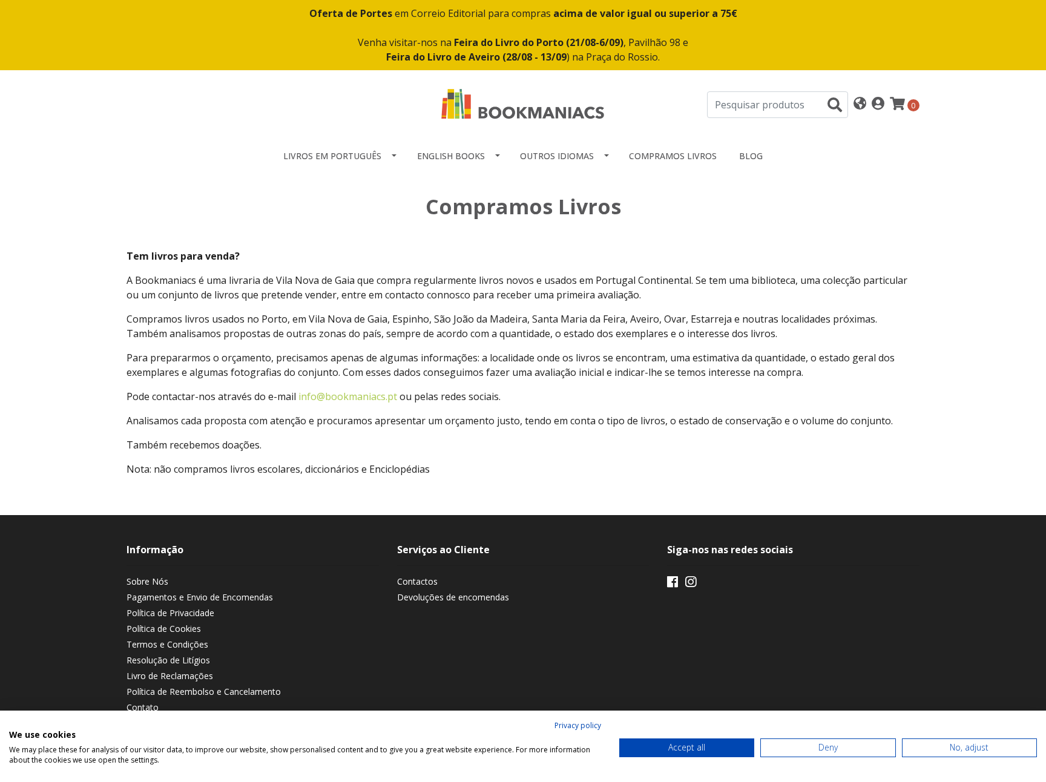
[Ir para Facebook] (672, 584)
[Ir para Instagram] (690, 584)
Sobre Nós (147, 581)
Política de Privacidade (170, 613)
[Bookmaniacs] (523, 103)
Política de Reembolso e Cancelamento (204, 691)
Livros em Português (332, 156)
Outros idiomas (557, 156)
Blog (751, 156)
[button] (860, 104)
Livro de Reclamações (170, 676)
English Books (451, 156)
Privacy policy (577, 725)
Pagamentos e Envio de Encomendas (200, 597)
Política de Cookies (164, 628)
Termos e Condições (167, 644)
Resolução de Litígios (168, 660)
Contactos (417, 581)
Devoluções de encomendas (453, 597)
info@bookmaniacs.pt (347, 396)
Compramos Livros (673, 156)
